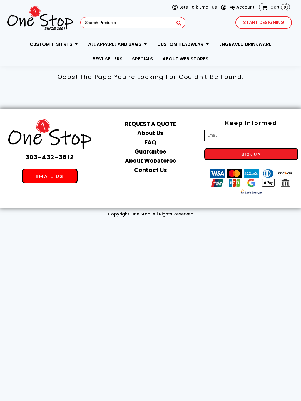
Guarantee (150, 152)
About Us (150, 133)
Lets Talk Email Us (198, 7)
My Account (241, 7)
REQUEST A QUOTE (150, 124)
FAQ (150, 142)
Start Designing (263, 22)
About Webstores (150, 161)
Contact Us (150, 170)
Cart (278, 7)
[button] (54, 44)
